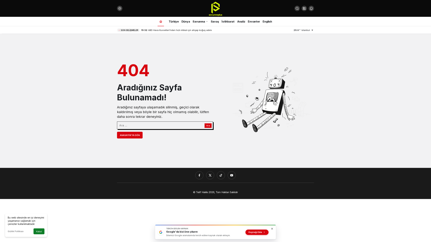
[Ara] (297, 8)
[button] (304, 8)
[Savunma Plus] (215, 8)
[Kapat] (272, 229)
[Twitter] (210, 175)
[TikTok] (221, 175)
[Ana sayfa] (160, 21)
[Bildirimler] (311, 8)
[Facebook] (199, 175)
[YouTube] (232, 175)
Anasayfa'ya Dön (130, 135)
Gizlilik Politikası (16, 231)
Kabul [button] (39, 231)
